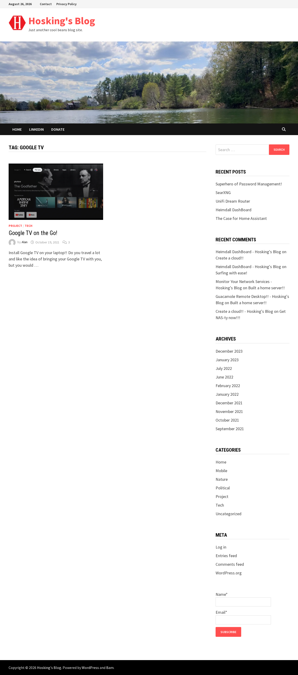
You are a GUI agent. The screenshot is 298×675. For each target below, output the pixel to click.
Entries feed (226, 555)
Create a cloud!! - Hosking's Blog (244, 311)
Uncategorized (228, 513)
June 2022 (224, 377)
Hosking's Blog (61, 20)
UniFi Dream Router (233, 201)
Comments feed (230, 564)
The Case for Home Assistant (241, 218)
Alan (24, 242)
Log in (221, 547)
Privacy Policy (66, 4)
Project (15, 226)
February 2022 (228, 385)
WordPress (90, 667)
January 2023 (227, 359)
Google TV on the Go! (33, 233)
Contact (46, 4)
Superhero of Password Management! (249, 184)
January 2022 (227, 394)
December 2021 (229, 403)
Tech (28, 226)
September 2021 (230, 428)
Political (223, 488)
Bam (110, 667)
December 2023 (229, 351)
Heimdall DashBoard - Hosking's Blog (248, 251)
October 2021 (227, 420)
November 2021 (229, 411)
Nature (222, 479)
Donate (57, 129)
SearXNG (223, 192)
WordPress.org (229, 573)
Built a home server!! (266, 287)
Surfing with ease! (231, 273)
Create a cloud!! (230, 258)
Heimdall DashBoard (233, 209)
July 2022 (224, 368)
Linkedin (36, 129)
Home (17, 129)
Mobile (221, 470)
